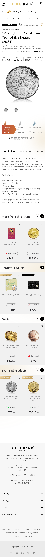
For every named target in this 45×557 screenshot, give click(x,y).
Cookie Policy (38, 529)
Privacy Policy (6, 529)
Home (4, 19)
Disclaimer (18, 536)
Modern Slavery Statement (30, 533)
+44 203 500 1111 (23, 483)
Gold (13, 12)
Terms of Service (10, 533)
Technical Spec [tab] (25, 151)
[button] (19, 223)
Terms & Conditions (22, 529)
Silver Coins (13, 19)
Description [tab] (8, 151)
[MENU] (4, 3)
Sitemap (28, 536)
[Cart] (41, 3)
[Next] (42, 216)
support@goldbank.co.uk (24, 480)
